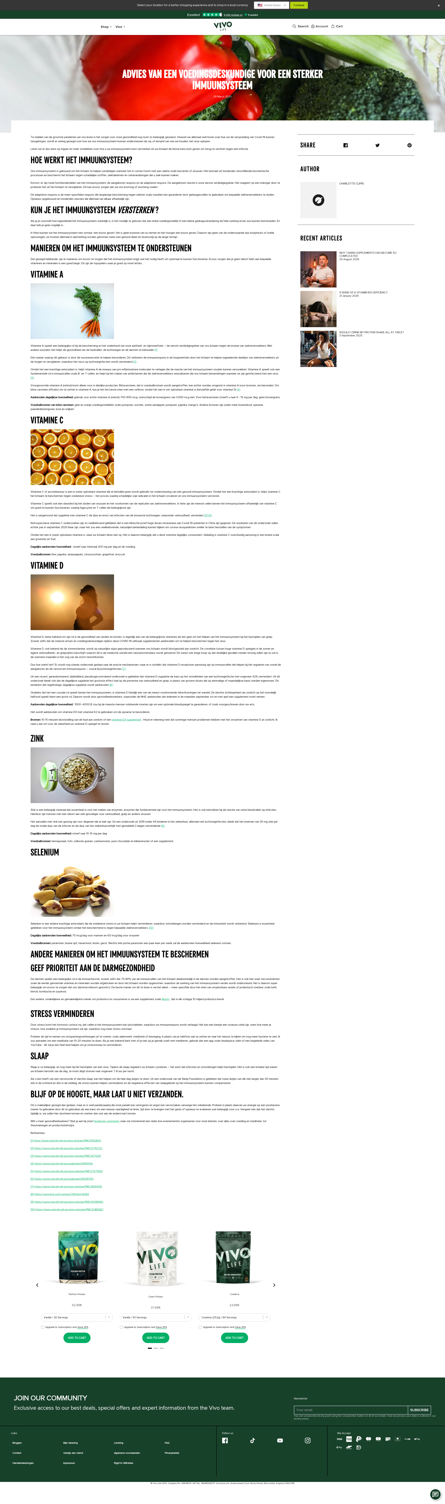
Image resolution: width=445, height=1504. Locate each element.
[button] (271, 5)
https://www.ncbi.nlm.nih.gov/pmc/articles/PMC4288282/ (69, 1209)
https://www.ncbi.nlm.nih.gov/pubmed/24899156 (64, 1163)
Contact (17, 1452)
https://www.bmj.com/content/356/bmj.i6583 (61, 1194)
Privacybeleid (172, 1452)
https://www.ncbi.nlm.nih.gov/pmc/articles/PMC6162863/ (67, 1140)
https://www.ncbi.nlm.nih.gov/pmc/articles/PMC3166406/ (68, 1186)
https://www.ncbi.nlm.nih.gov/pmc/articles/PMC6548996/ (69, 1202)
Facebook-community (107, 1121)
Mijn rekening (70, 1442)
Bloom (165, 999)
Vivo (119, 27)
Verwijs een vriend (73, 1452)
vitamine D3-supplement (126, 719)
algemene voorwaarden (127, 1452)
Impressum (69, 1463)
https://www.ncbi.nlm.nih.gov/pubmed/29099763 (64, 1179)
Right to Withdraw (123, 1463)
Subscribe (419, 1410)
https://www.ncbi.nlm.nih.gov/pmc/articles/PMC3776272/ (68, 1148)
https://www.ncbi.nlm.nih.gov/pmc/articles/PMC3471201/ (67, 1156)
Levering (118, 1442)
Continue (299, 5)
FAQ (167, 1442)
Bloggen (17, 1442)
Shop (105, 27)
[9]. (163, 826)
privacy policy (301, 1418)
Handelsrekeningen (23, 1463)
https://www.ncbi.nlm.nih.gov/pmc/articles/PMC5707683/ (69, 1171)
